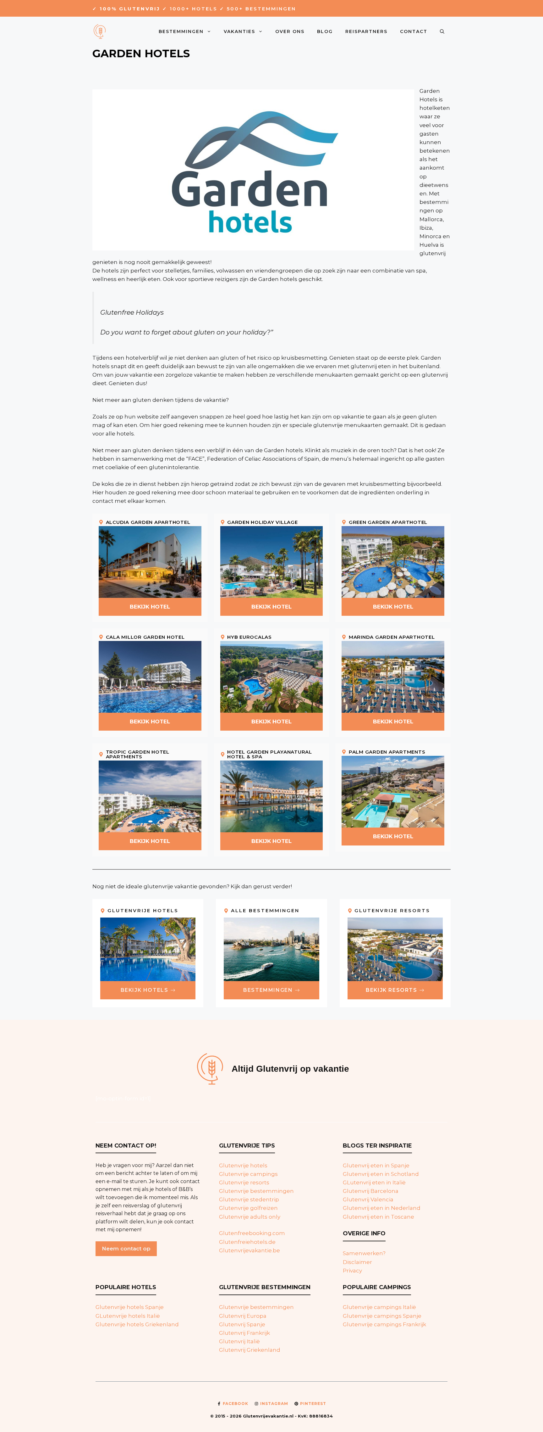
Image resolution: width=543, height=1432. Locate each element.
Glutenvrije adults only (249, 1217)
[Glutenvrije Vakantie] (100, 31)
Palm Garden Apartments (387, 752)
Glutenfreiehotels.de (247, 1242)
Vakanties (239, 31)
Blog (325, 31)
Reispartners (366, 31)
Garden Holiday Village (262, 522)
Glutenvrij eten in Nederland (381, 1208)
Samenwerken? (364, 1253)
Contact (413, 31)
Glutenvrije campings (248, 1174)
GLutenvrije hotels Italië (128, 1316)
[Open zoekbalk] (442, 31)
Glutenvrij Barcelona (370, 1191)
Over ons (289, 31)
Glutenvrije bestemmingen (256, 1191)
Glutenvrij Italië (239, 1341)
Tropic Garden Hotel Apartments (137, 754)
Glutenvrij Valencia (368, 1199)
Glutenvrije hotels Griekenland (137, 1324)
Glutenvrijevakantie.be (249, 1250)
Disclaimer (357, 1262)
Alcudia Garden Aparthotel (148, 522)
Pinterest (313, 1403)
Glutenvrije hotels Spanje (130, 1307)
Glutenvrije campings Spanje (382, 1316)
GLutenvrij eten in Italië (374, 1182)
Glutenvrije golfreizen (248, 1208)
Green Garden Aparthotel (388, 522)
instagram (274, 1403)
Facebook (236, 1403)
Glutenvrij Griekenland (249, 1350)
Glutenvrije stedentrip (249, 1199)
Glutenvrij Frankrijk (244, 1333)
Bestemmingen (181, 31)
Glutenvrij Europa (242, 1316)
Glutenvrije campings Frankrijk (384, 1324)
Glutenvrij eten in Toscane (378, 1217)
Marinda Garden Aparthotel (392, 637)
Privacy (352, 1270)
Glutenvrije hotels (243, 1165)
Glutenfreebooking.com (252, 1233)
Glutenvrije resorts (244, 1182)
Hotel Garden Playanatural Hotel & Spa (269, 754)
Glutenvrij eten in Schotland (381, 1174)
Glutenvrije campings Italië (379, 1307)
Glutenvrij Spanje (242, 1324)
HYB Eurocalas (249, 637)
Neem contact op (126, 1248)
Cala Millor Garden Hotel (145, 637)
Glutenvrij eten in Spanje (376, 1165)
